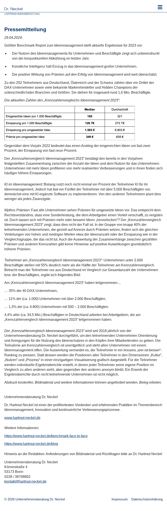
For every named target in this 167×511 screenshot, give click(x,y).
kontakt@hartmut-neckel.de (25, 481)
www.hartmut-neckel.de (22, 418)
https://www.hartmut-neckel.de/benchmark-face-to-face (46, 436)
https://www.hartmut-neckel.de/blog (31, 444)
